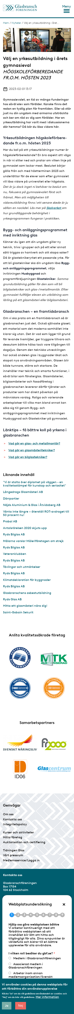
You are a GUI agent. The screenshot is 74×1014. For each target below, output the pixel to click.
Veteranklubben (14, 554)
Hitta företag (12, 837)
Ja (6, 1005)
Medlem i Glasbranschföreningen (37, 958)
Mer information (47, 997)
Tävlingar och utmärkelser (21, 567)
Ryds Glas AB (12, 599)
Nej (20, 1005)
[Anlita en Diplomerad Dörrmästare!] (54, 688)
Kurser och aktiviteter (18, 832)
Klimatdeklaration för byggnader (27, 580)
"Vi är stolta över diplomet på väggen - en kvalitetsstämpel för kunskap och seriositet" (34, 483)
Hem (6, 23)
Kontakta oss (12, 819)
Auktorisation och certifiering (24, 842)
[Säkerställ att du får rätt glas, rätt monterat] (54, 659)
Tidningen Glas (13, 850)
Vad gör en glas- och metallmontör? (34, 443)
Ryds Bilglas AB (14, 534)
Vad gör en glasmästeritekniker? (31, 450)
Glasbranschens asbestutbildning (27, 593)
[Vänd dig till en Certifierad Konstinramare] (20, 688)
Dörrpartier (11, 498)
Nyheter (16, 23)
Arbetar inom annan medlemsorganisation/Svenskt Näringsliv (31, 976)
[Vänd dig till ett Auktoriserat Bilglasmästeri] (20, 657)
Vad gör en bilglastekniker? (27, 457)
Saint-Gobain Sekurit (18, 612)
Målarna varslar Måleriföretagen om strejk (33, 541)
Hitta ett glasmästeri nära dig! (25, 605)
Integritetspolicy (15, 824)
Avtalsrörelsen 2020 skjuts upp (25, 528)
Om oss (8, 814)
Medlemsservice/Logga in (21, 860)
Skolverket (54, 208)
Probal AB (10, 521)
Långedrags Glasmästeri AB (23, 492)
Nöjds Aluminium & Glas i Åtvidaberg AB (31, 505)
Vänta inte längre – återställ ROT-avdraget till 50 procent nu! (36, 513)
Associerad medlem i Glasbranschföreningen (26, 965)
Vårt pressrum (13, 855)
